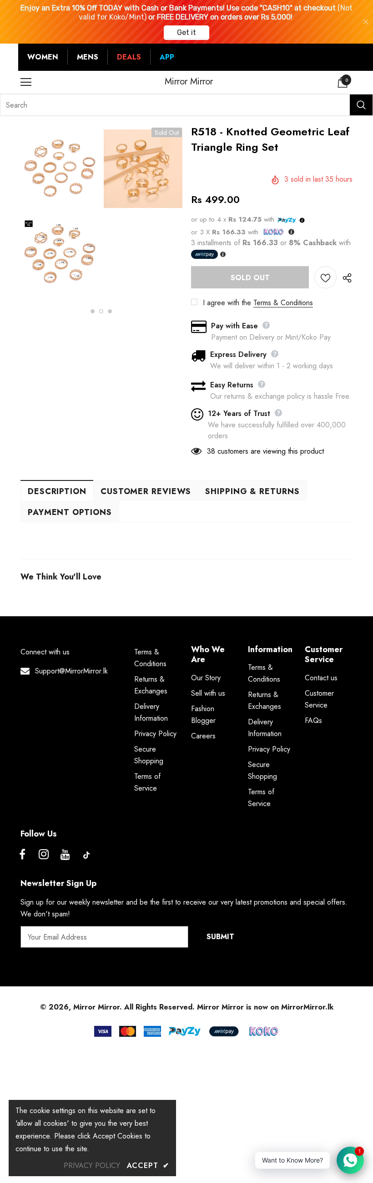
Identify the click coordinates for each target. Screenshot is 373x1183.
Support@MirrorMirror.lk (71, 671)
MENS (87, 57)
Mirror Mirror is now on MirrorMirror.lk (265, 1007)
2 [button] (101, 311)
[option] (59, 213)
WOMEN (42, 57)
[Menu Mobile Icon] (25, 82)
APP (167, 57)
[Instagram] (43, 855)
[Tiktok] (86, 855)
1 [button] (93, 311)
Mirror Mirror (189, 81)
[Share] (345, 277)
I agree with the (227, 302)
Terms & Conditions (283, 302)
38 (211, 451)
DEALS (129, 57)
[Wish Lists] (325, 277)
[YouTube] (65, 855)
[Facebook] (22, 855)
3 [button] (110, 311)
